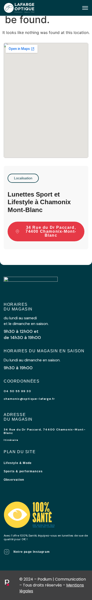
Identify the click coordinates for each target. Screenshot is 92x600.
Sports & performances (23, 471)
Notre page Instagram (31, 552)
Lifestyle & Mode (18, 463)
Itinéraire (11, 440)
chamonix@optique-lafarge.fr (29, 399)
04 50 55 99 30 (17, 391)
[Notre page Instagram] (7, 552)
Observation (14, 479)
